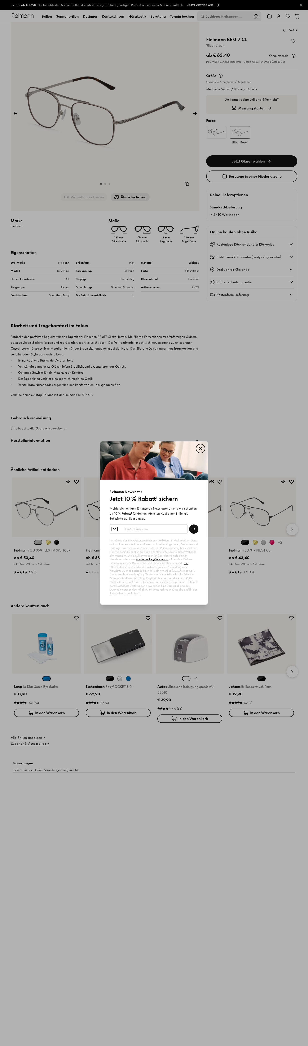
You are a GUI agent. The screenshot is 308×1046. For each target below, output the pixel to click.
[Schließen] (200, 448)
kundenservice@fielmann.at (152, 559)
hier (186, 563)
